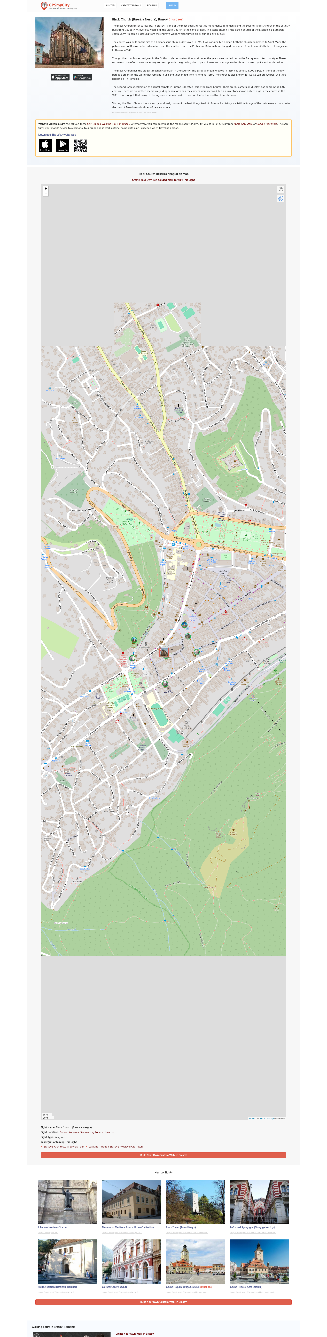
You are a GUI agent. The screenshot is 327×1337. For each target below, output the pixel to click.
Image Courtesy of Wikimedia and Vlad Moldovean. (134, 112)
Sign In (172, 5)
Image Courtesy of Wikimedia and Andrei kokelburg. (253, 1233)
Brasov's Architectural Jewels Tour (64, 1147)
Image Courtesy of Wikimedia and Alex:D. (56, 1292)
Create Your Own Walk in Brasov (135, 1334)
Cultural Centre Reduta (114, 1287)
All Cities (110, 5)
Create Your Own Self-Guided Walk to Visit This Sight (163, 180)
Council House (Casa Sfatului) (246, 1287)
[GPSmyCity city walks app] (59, 6)
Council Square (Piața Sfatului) (183, 1287)
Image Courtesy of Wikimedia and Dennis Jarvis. (187, 1292)
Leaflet (252, 1118)
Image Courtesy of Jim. (48, 1233)
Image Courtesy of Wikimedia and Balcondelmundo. (252, 1292)
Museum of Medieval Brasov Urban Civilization (128, 1227)
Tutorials (152, 5)
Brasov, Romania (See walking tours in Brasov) (86, 1132)
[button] (163, 652)
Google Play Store (266, 124)
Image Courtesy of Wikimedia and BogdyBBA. (122, 1233)
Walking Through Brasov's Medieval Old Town (116, 1147)
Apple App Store (243, 124)
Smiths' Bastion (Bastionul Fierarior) (57, 1287)
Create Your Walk (131, 5)
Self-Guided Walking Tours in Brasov (108, 124)
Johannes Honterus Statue (52, 1227)
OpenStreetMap (266, 1118)
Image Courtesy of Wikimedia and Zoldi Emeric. (187, 1233)
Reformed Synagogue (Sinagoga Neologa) (252, 1227)
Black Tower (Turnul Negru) (181, 1227)
